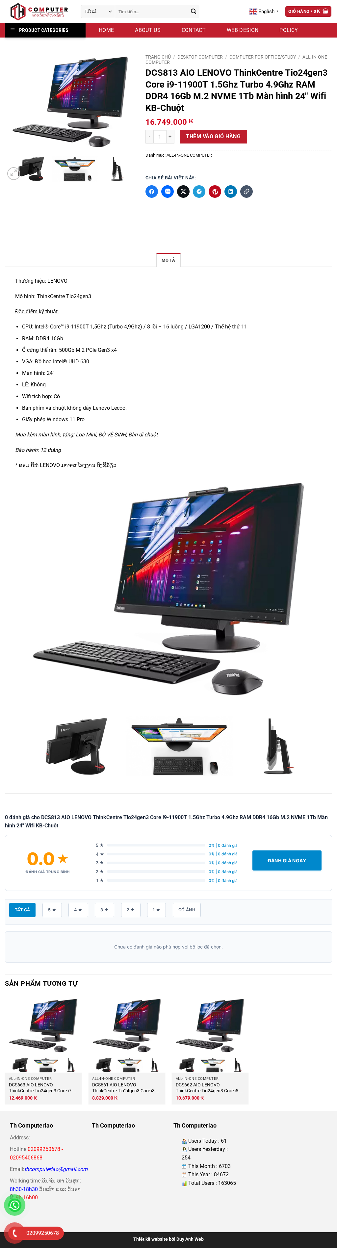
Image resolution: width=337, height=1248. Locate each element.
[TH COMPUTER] (38, 11)
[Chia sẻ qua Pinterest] (215, 191)
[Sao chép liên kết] (246, 191)
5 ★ (52, 909)
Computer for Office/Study (262, 57)
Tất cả (22, 909)
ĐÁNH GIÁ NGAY (287, 860)
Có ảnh (186, 909)
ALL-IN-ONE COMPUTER (189, 155)
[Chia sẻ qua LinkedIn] (230, 191)
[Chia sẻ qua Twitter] (183, 191)
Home (106, 30)
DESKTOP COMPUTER (200, 57)
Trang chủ (158, 57)
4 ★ (78, 909)
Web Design (242, 30)
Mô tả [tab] (168, 260)
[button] (308, 11)
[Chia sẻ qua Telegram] (199, 191)
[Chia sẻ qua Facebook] (151, 191)
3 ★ (104, 909)
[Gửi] (193, 11)
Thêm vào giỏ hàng (213, 137)
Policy (288, 30)
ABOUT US (148, 30)
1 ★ (156, 909)
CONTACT (194, 30)
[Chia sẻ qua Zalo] (167, 191)
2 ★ (131, 909)
